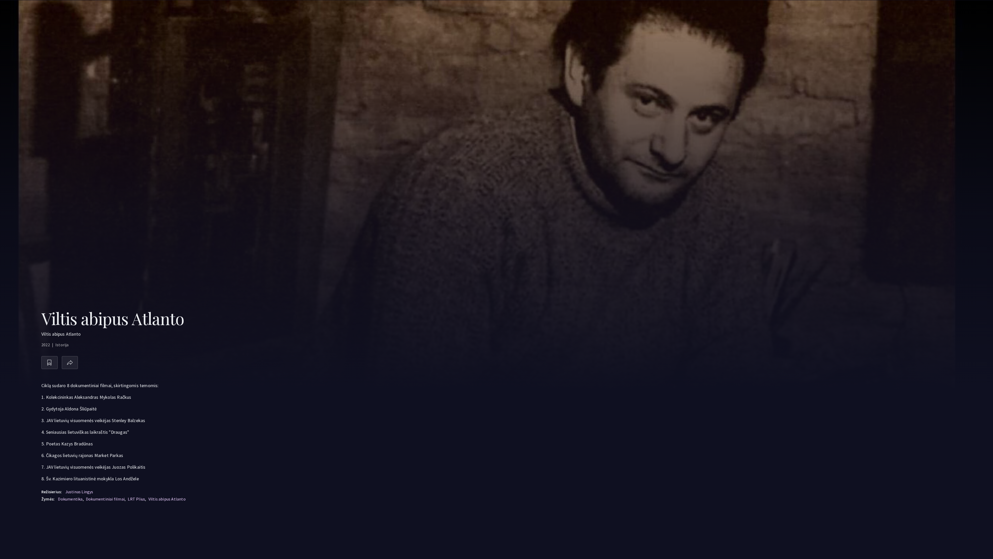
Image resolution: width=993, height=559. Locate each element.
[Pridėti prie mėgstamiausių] (49, 362)
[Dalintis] (70, 362)
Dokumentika (70, 499)
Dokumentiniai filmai (105, 499)
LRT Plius (136, 499)
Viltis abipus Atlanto (167, 499)
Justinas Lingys (79, 491)
